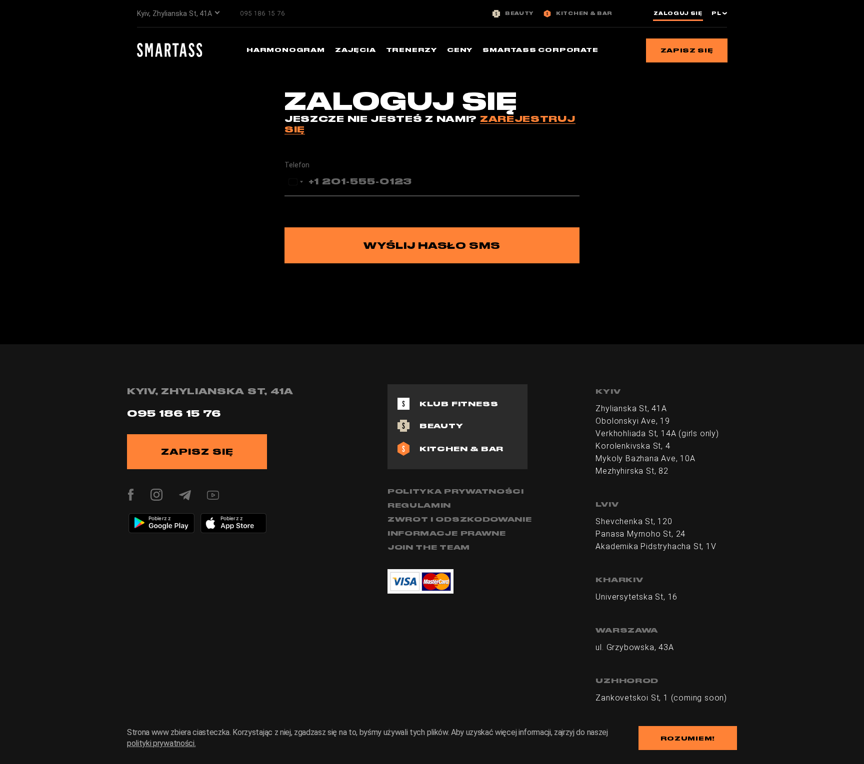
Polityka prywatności (456, 491)
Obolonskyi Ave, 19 (633, 421)
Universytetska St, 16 (637, 597)
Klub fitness (459, 404)
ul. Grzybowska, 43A (635, 647)
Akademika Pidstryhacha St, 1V (656, 546)
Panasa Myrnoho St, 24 (641, 534)
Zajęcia (355, 49)
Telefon (297, 165)
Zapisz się (687, 50)
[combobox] (295, 182)
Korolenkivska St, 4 (633, 446)
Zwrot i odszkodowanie (460, 519)
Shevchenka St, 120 (634, 521)
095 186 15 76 (262, 13)
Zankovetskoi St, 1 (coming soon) (661, 698)
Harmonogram (285, 49)
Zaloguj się (678, 13)
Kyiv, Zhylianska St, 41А (174, 13)
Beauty (519, 13)
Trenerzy (411, 49)
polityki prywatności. (161, 743)
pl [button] (717, 13)
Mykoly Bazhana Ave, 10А (645, 458)
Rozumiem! (687, 738)
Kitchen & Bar (584, 13)
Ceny (459, 49)
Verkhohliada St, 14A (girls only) (657, 433)
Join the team (429, 547)
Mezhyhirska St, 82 (632, 471)
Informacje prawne (447, 533)
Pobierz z (159, 518)
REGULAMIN (419, 505)
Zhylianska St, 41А (631, 408)
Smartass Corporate (540, 49)
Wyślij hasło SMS (432, 245)
